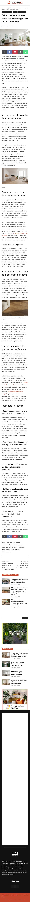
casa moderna (9, 542)
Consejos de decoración (10, 8)
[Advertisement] (15, 779)
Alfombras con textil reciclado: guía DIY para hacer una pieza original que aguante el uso (19, 654)
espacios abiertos (6, 547)
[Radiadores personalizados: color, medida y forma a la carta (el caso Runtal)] (6, 682)
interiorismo (14, 547)
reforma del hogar (6, 549)
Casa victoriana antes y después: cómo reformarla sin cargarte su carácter (19, 663)
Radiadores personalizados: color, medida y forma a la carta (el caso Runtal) (19, 682)
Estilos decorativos (22, 11)
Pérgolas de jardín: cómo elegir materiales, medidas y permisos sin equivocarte (19, 581)
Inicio (3, 8)
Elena (4, 26)
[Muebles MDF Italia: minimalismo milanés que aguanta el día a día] (6, 673)
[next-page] (5, 610)
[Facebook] (13, 886)
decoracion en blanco (7, 544)
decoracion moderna (17, 544)
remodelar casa (15, 549)
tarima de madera (6, 552)
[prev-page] (3, 610)
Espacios (15, 11)
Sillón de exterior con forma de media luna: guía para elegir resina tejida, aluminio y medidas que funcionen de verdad (19, 591)
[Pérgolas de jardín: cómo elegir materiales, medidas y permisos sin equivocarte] (6, 581)
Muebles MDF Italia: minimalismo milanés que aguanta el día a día (18, 672)
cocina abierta (17, 542)
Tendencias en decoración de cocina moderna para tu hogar (22, 565)
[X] (17, 886)
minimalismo (21, 547)
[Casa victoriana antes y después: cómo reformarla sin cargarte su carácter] (6, 664)
